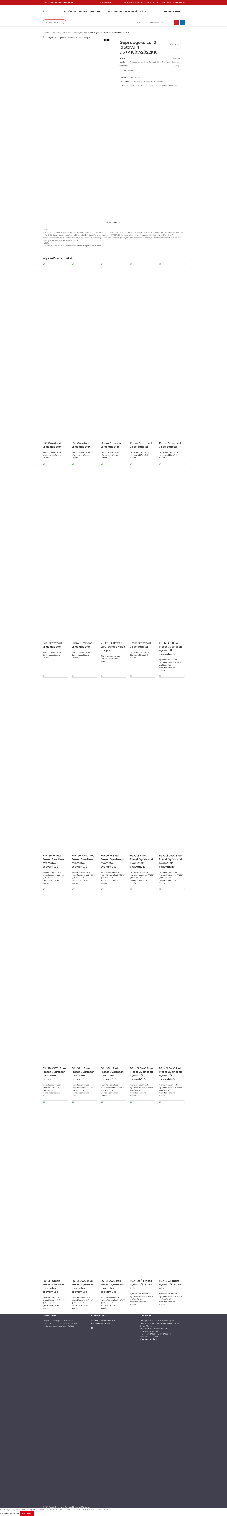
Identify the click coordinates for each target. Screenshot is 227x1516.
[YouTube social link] (116, 2)
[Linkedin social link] (118, 2)
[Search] (183, 11)
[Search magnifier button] (63, 23)
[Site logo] (46, 11)
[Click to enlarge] (47, 210)
